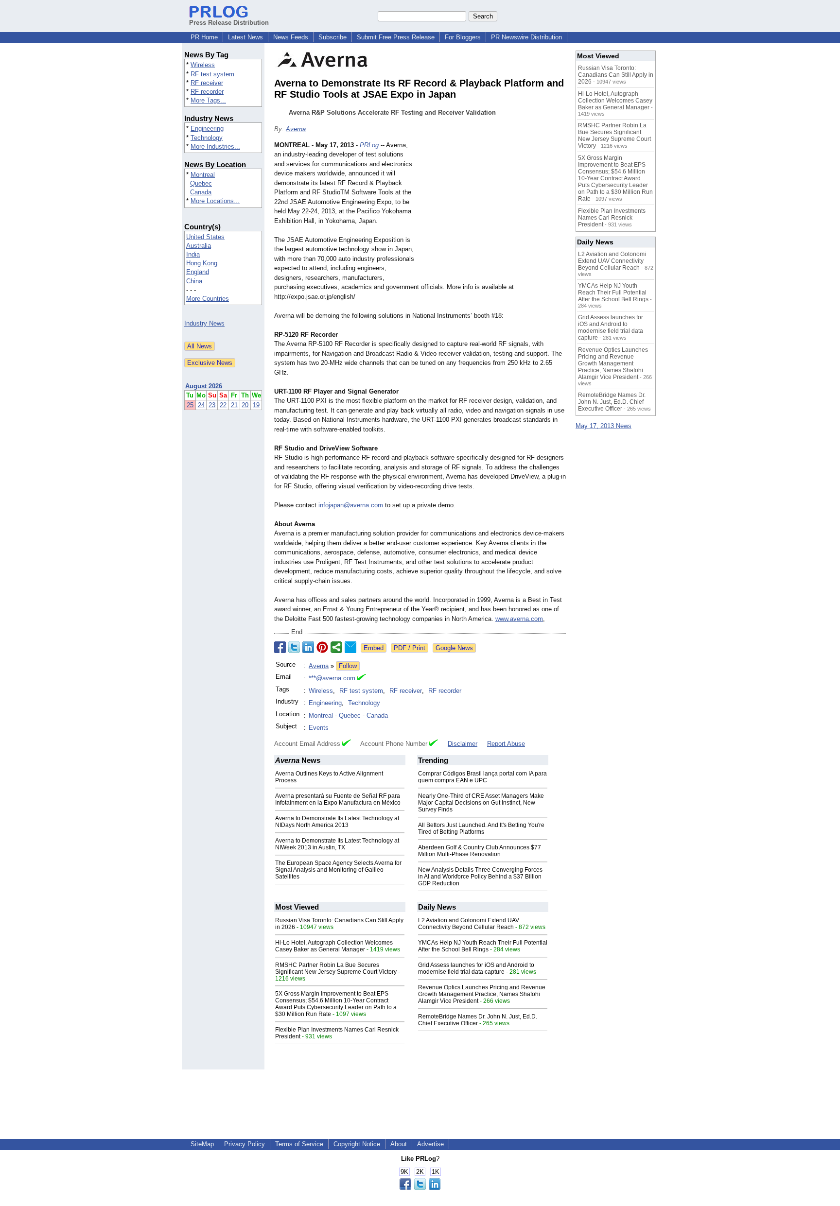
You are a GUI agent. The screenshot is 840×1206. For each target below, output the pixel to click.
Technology (207, 137)
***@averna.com (332, 678)
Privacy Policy (244, 1144)
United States (205, 237)
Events (319, 727)
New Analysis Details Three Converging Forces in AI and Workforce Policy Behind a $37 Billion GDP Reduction (480, 876)
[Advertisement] (493, 212)
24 (201, 405)
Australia (198, 245)
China (194, 281)
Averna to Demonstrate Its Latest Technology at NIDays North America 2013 (337, 821)
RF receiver (207, 82)
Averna (296, 129)
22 (223, 405)
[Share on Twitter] (294, 647)
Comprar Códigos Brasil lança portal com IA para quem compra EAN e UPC (482, 777)
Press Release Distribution (229, 22)
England (197, 272)
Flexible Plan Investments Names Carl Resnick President (612, 217)
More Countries (207, 298)
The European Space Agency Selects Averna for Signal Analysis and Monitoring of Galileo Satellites (338, 870)
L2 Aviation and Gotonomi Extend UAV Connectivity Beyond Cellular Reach (468, 923)
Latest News (245, 37)
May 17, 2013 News (603, 426)
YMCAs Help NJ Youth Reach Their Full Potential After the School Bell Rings (482, 946)
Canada (200, 192)
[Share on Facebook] (280, 647)
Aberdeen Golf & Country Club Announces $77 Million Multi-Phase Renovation (479, 851)
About (398, 1144)
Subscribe (332, 37)
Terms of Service (299, 1144)
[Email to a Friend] (350, 647)
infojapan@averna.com (350, 505)
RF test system (212, 74)
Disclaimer (462, 743)
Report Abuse (506, 743)
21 (234, 405)
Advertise (430, 1144)
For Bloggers (463, 37)
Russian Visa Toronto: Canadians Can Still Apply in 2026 (615, 75)
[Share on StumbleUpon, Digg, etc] (336, 647)
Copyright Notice (356, 1144)
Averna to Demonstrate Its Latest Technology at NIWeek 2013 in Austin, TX (337, 844)
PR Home (204, 37)
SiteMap (202, 1144)
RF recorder (207, 91)
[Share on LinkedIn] (308, 647)
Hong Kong (201, 263)
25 (190, 405)
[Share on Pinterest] (322, 647)
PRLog (369, 145)
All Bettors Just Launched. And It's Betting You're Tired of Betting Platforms (481, 828)
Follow (348, 666)
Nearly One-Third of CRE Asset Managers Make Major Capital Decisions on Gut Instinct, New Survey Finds (481, 803)
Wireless (203, 65)
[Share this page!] (420, 1187)
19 (256, 405)
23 (212, 405)
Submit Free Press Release (396, 37)
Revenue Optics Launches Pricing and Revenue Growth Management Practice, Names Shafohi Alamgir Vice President (481, 994)
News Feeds (290, 37)
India (193, 254)
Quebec (201, 183)
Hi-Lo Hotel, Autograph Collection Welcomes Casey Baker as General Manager (334, 946)
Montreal (203, 174)
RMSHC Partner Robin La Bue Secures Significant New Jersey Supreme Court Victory (336, 968)
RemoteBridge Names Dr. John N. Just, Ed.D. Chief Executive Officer (477, 1020)
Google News (454, 648)
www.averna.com (519, 618)
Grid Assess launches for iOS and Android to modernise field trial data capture (476, 968)
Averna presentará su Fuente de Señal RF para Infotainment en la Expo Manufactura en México (338, 799)
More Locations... (215, 201)
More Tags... (208, 100)
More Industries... (215, 146)
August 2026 (203, 386)
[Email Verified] (361, 678)
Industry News (204, 323)
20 (245, 405)
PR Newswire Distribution (526, 37)
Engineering (207, 128)
